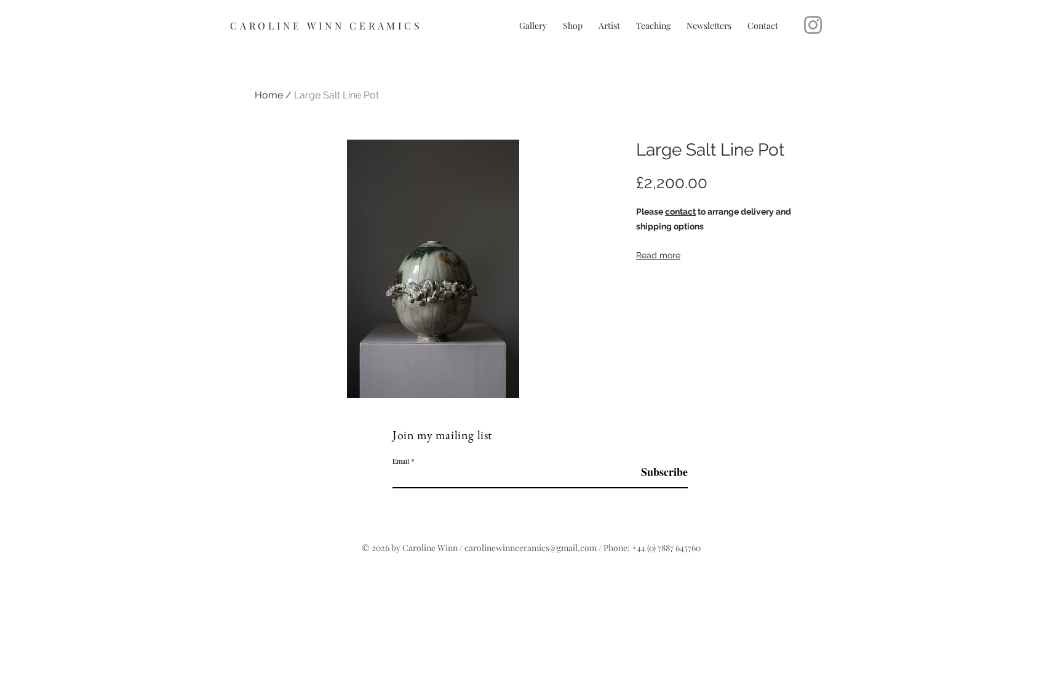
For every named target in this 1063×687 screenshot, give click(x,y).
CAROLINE (268, 25)
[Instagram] (813, 25)
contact (680, 211)
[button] (653, 25)
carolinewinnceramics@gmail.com (530, 548)
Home (269, 95)
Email (400, 460)
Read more (658, 255)
